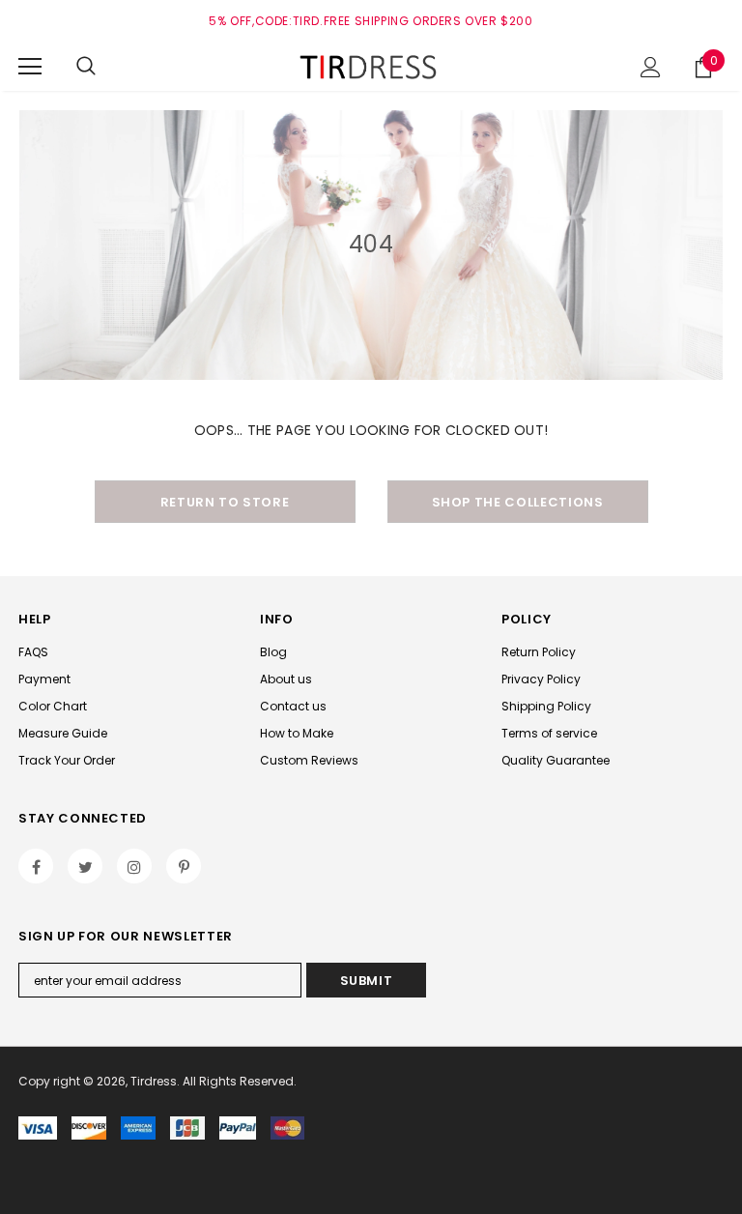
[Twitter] (85, 866)
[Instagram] (134, 866)
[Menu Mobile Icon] (30, 66)
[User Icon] (651, 67)
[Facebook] (35, 866)
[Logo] (371, 65)
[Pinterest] (183, 866)
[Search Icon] (86, 66)
